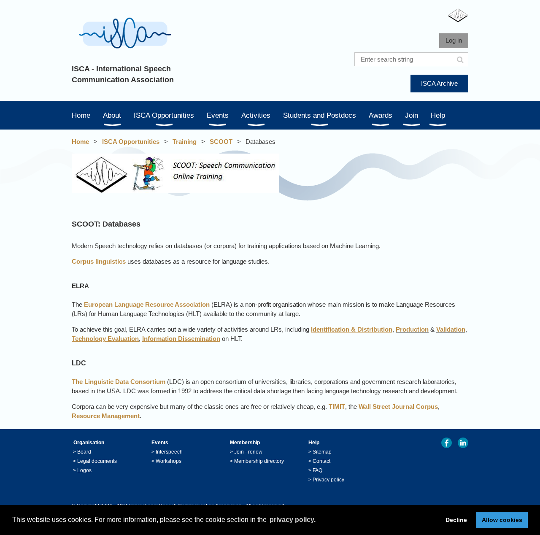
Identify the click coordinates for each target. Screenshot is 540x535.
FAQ (317, 470)
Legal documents (97, 461)
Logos (84, 470)
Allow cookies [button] (502, 519)
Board (84, 452)
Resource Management (106, 415)
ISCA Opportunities (130, 141)
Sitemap (322, 452)
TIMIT (337, 406)
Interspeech (169, 452)
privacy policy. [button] (293, 519)
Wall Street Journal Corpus (398, 406)
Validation (450, 329)
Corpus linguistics (99, 261)
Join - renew (248, 452)
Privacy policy (328, 480)
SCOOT (221, 141)
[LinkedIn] (463, 443)
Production (412, 329)
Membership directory (259, 461)
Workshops (168, 461)
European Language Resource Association (147, 304)
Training (185, 141)
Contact (321, 461)
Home (80, 141)
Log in (454, 40)
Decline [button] (456, 519)
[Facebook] (446, 443)
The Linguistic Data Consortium (118, 381)
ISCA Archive (439, 83)
